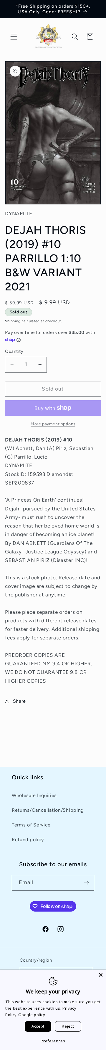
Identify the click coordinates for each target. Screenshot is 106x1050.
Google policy (31, 1014)
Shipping (12, 321)
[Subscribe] (86, 883)
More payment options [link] (53, 423)
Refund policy (28, 839)
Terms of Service (31, 825)
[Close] (101, 975)
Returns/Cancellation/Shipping (48, 810)
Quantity (14, 351)
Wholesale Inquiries (34, 795)
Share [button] (19, 701)
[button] (13, 36)
